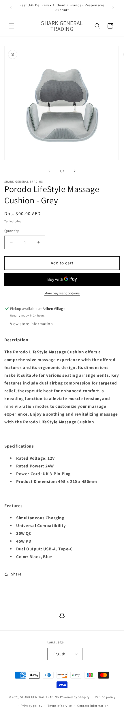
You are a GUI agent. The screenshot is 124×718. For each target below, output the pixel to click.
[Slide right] (74, 170)
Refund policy (105, 697)
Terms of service (60, 706)
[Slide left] (49, 170)
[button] (11, 26)
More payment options (62, 293)
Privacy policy (31, 706)
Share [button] (16, 574)
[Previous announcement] (10, 7)
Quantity (11, 230)
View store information (31, 323)
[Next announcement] (113, 7)
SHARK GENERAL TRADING (40, 697)
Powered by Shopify (75, 697)
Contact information (92, 706)
